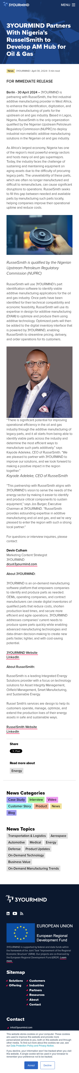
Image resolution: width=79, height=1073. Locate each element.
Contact (35, 1004)
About (34, 1000)
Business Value (19, 862)
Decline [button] (48, 1065)
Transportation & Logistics (27, 836)
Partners (35, 990)
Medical (35, 842)
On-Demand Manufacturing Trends (33, 868)
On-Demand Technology (26, 855)
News (56, 806)
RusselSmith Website (22, 727)
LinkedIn (13, 732)
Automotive (16, 842)
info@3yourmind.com (21, 1027)
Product (41, 806)
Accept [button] (31, 1065)
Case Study (16, 800)
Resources (36, 995)
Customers (37, 981)
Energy (17, 771)
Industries (36, 986)
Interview (36, 800)
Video (52, 800)
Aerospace (58, 836)
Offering (15, 986)
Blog (11, 813)
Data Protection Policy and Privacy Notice (32, 1045)
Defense (14, 849)
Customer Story (19, 806)
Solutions (16, 981)
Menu (65, 5)
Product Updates (38, 849)
